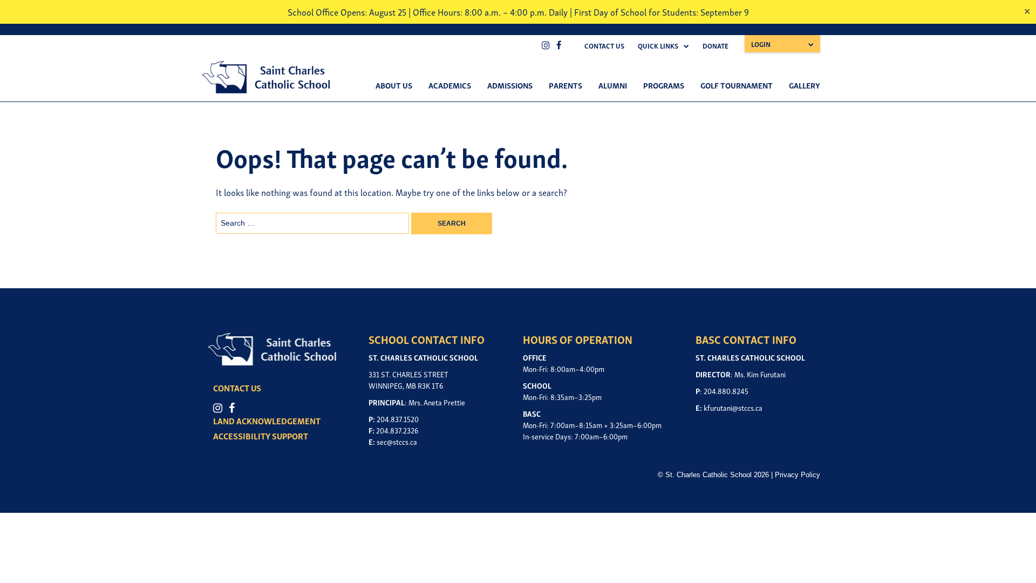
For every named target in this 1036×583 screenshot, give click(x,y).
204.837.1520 (398, 418)
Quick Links (658, 45)
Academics (449, 84)
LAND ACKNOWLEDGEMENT (267, 420)
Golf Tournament (736, 84)
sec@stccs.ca (397, 441)
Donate (715, 45)
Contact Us (604, 45)
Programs (663, 84)
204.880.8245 (726, 390)
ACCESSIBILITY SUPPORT (260, 436)
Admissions (510, 84)
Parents (565, 84)
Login (761, 44)
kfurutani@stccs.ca (733, 407)
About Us (394, 84)
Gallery (804, 84)
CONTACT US (237, 388)
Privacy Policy (797, 475)
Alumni (612, 84)
